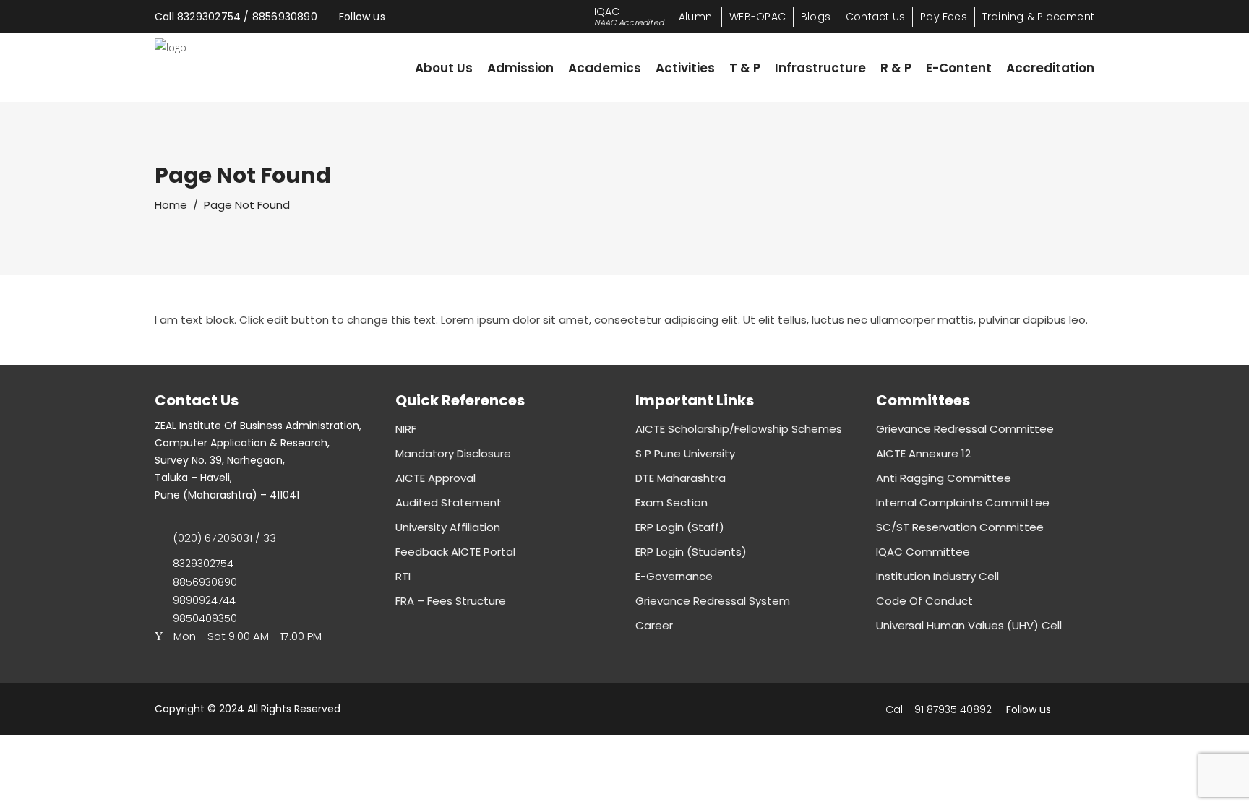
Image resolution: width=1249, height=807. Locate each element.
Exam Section (671, 502)
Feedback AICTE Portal (455, 551)
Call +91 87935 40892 (938, 709)
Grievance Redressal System (712, 600)
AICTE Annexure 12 (923, 453)
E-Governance (674, 576)
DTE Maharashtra (680, 478)
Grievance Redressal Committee (965, 428)
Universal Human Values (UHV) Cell (969, 625)
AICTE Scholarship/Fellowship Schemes (738, 428)
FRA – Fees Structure (450, 600)
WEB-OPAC (757, 16)
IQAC (629, 16)
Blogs (815, 16)
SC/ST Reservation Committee (960, 527)
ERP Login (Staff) (679, 527)
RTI (403, 576)
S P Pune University (685, 453)
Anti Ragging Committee (943, 478)
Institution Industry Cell (937, 576)
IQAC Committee (923, 551)
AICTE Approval (435, 478)
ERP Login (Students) (691, 551)
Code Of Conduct (924, 600)
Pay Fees (943, 16)
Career (654, 625)
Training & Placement (1038, 16)
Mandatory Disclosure (453, 453)
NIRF (405, 428)
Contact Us (875, 16)
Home (171, 204)
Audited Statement (448, 502)
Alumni (696, 16)
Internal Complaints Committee (963, 502)
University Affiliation (447, 527)
